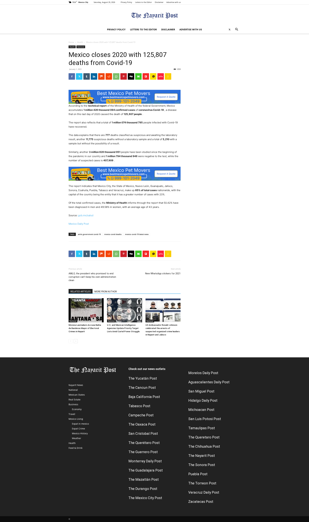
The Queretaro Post (204, 437)
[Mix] (101, 76)
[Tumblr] (86, 76)
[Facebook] (72, 76)
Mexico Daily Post (79, 223)
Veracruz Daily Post (203, 492)
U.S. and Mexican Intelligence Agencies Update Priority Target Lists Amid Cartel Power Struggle (123, 328)
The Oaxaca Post (141, 424)
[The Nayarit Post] (154, 15)
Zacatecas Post (200, 502)
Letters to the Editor (143, 2)
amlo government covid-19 (89, 234)
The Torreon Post (202, 483)
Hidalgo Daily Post (202, 400)
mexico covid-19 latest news (137, 234)
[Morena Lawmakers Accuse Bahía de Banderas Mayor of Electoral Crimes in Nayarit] (86, 310)
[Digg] (131, 76)
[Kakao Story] (153, 76)
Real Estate (74, 399)
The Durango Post (142, 489)
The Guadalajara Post (145, 470)
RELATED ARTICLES (80, 291)
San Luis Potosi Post (204, 419)
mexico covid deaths (113, 234)
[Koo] (168, 76)
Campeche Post (141, 415)
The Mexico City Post (145, 498)
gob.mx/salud (85, 215)
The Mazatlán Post (143, 479)
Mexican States (77, 394)
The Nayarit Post (201, 456)
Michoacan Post (201, 410)
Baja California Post (144, 397)
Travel (72, 414)
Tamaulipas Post (201, 428)
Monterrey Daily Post (145, 461)
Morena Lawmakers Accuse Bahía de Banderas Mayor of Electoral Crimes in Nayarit (85, 328)
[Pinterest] (123, 76)
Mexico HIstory (80, 433)
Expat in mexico (80, 423)
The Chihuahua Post (204, 446)
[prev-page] (71, 341)
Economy (77, 409)
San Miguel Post (201, 391)
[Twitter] (229, 29)
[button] (236, 29)
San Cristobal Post (143, 434)
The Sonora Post (201, 465)
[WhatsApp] (116, 76)
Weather (76, 438)
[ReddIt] (109, 76)
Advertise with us (173, 2)
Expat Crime (78, 428)
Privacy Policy (126, 2)
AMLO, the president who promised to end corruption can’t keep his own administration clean (92, 277)
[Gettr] (160, 76)
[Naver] (138, 76)
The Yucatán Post (142, 378)
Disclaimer (159, 2)
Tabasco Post (139, 406)
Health (80, 42)
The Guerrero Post (143, 452)
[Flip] (146, 76)
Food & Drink (75, 447)
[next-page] (76, 341)
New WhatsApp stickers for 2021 (163, 273)
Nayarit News (76, 385)
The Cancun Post (142, 388)
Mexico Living (76, 418)
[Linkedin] (94, 76)
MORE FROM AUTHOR (105, 291)
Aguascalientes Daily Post (208, 382)
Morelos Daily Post (203, 373)
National (80, 47)
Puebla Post (197, 474)
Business (73, 404)
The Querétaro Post (144, 443)
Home (71, 42)
